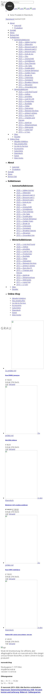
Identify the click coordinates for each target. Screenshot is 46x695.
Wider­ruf (23, 692)
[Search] (2, 4)
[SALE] (21, 498)
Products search (7, 2)
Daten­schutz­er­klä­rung (20, 690)
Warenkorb (10, 19)
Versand (12, 384)
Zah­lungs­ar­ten (34, 692)
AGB (32, 690)
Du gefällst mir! (10, 370)
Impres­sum (5, 690)
